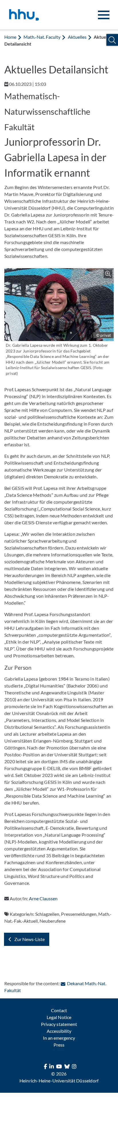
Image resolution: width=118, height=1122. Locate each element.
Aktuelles (77, 37)
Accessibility (59, 1031)
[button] (112, 40)
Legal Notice (59, 1017)
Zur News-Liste (29, 939)
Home (10, 37)
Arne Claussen (43, 898)
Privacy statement (59, 1024)
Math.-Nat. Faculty (41, 37)
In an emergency (59, 1038)
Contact (59, 1010)
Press (59, 1044)
